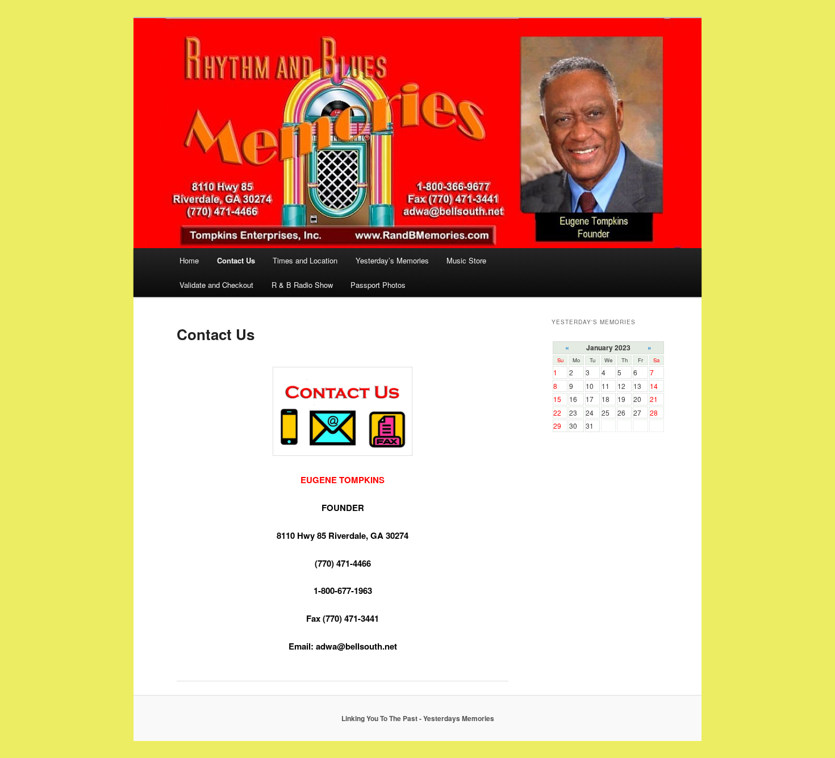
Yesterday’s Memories (392, 260)
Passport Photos (378, 284)
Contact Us (236, 260)
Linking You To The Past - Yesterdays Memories (417, 718)
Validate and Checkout (216, 284)
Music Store (466, 260)
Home (189, 260)
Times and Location (305, 260)
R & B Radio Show (302, 284)
